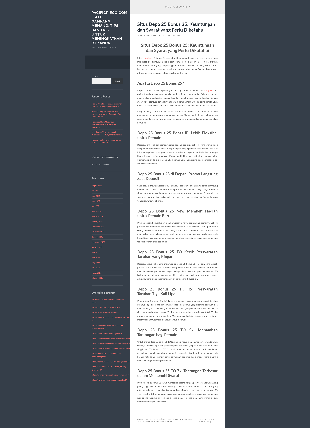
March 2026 (96, 211)
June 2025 (96, 257)
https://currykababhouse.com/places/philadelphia (111, 362)
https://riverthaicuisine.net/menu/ (105, 312)
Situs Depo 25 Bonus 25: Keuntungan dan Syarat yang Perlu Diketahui (176, 27)
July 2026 (96, 191)
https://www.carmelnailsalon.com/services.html (110, 375)
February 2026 (97, 216)
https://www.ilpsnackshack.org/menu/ (107, 333)
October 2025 (97, 237)
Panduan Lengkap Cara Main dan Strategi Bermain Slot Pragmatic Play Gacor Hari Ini (106, 114)
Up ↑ (209, 422)
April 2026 (96, 206)
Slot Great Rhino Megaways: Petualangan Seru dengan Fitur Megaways (104, 124)
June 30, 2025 (143, 35)
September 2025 (98, 242)
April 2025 (96, 268)
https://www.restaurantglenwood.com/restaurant (111, 348)
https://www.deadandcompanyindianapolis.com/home (113, 339)
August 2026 (97, 186)
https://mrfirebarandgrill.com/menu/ (106, 307)
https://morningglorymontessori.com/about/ (109, 380)
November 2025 (98, 232)
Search (95, 77)
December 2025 (98, 227)
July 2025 (96, 252)
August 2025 (97, 247)
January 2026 (97, 221)
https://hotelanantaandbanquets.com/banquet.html (112, 343)
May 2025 (96, 262)
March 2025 (96, 273)
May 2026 (96, 201)
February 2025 (97, 278)
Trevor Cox (159, 35)
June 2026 (96, 196)
